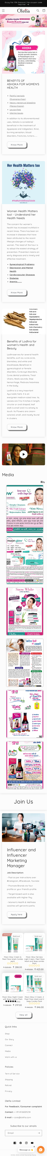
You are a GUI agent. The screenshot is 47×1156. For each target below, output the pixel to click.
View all (23, 1015)
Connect (9, 1045)
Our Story (9, 1039)
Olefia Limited (20, 1155)
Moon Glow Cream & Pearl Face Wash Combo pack (12, 959)
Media (8, 1051)
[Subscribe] (39, 1133)
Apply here (16, 914)
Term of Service (12, 1073)
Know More (17, 144)
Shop (7, 1033)
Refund (8, 1085)
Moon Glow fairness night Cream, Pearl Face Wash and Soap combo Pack (34, 960)
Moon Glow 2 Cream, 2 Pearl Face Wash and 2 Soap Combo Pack (34, 999)
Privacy (8, 1091)
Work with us (11, 1057)
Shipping (9, 1079)
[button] (3, 10)
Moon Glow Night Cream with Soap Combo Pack (12, 998)
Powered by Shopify (30, 1155)
